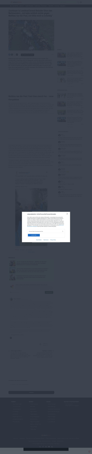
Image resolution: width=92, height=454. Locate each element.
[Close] (67, 214)
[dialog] (46, 227)
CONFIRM (33, 235)
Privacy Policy (53, 239)
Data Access (46, 239)
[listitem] (46, 231)
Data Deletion (39, 239)
